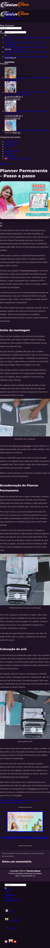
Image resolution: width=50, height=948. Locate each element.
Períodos (9, 154)
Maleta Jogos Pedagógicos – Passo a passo (20, 800)
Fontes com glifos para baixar (13, 802)
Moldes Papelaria (13, 151)
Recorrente (10, 156)
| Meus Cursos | (13, 18)
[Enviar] (6, 35)
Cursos (8, 146)
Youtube (18, 795)
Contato (12, 928)
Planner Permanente (28, 271)
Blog (10, 911)
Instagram (32, 789)
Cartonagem (10, 144)
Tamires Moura (33, 871)
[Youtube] (15, 942)
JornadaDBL (14, 920)
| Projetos (10, 13)
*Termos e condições (16, 873)
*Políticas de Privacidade (33, 873)
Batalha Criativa (12, 142)
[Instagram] (6, 942)
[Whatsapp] (10, 942)
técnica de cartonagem (21, 446)
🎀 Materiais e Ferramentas (18, 158)
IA (6, 149)
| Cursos (9, 16)
